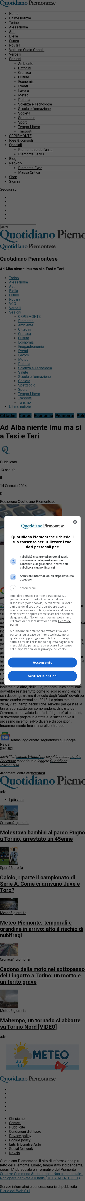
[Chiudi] (75, 521)
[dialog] (42, 600)
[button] (42, 588)
